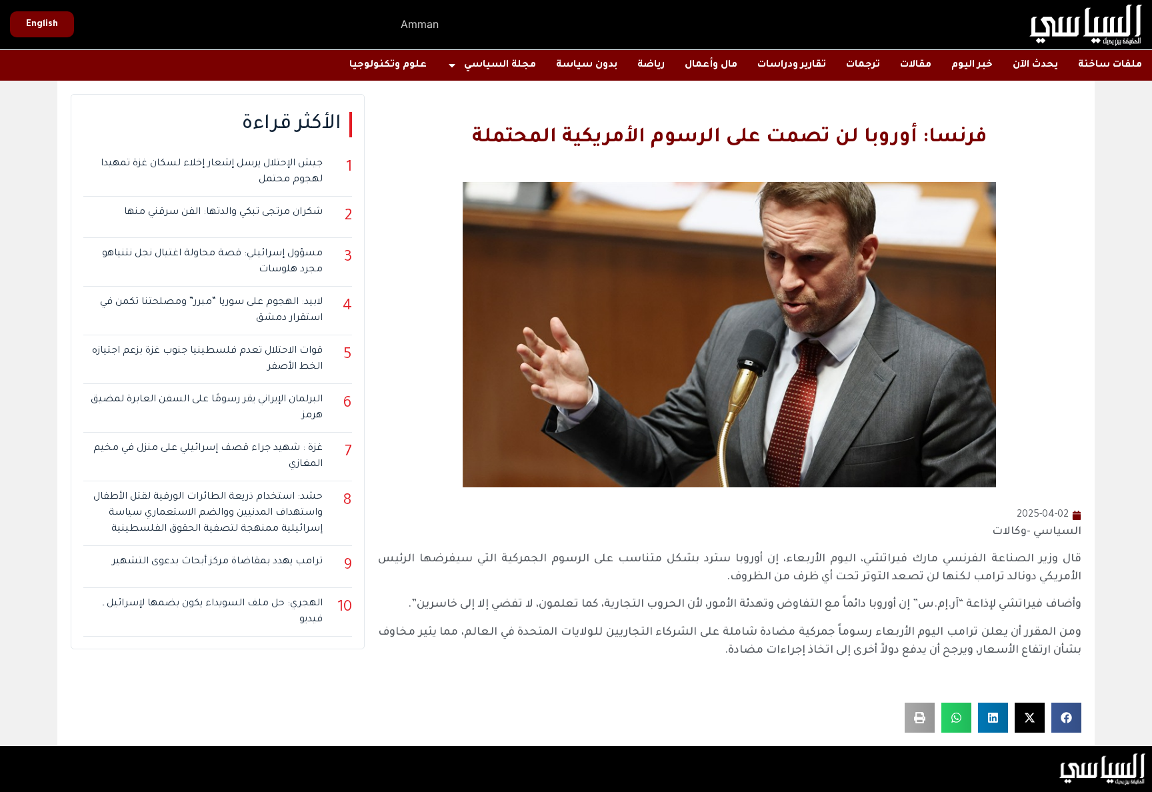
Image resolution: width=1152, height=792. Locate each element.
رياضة (651, 65)
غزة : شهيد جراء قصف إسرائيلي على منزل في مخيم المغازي (208, 456)
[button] (1066, 718)
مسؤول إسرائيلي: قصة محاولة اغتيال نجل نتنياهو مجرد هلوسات (212, 262)
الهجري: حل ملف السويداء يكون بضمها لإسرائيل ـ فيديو (213, 612)
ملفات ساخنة (1110, 65)
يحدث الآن (1035, 65)
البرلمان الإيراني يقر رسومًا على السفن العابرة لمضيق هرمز (207, 408)
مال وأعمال (711, 65)
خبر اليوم (972, 65)
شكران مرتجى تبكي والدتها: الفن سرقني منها (223, 212)
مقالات (915, 65)
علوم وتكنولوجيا (388, 65)
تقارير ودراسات (791, 65)
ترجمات (863, 65)
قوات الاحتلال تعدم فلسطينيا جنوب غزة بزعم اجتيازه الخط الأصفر (207, 359)
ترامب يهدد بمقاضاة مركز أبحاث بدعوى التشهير (217, 562)
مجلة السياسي (500, 65)
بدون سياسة (586, 65)
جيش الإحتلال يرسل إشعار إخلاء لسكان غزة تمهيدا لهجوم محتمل (212, 172)
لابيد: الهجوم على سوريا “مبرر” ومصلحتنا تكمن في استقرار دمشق (211, 310)
